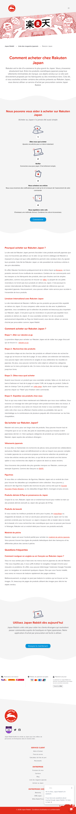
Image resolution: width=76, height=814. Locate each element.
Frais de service (38, 754)
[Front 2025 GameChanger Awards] (9, 729)
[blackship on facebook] (19, 730)
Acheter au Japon (38, 783)
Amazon (59, 270)
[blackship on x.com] (15, 730)
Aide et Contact (38, 751)
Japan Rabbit (9, 46)
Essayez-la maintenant (38, 645)
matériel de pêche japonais (59, 537)
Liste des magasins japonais (38, 780)
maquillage (57, 513)
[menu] (68, 8)
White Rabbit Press (38, 799)
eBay (45, 279)
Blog (38, 777)
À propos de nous (38, 770)
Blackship (38, 793)
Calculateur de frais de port (38, 758)
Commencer (38, 219)
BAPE (41, 468)
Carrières (38, 773)
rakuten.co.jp (23, 342)
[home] (12, 8)
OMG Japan (38, 796)
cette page (38, 386)
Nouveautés (38, 761)
